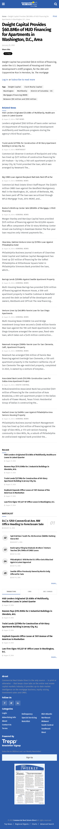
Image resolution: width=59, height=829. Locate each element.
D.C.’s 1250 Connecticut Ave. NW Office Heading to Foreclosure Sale (22, 522)
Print (55, 16)
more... (54, 583)
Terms (5, 728)
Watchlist (26, 721)
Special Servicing (29, 718)
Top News (8, 824)
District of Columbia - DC (42, 91)
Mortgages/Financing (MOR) (15, 95)
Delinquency (27, 714)
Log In (5, 79)
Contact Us (6, 725)
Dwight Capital (14, 87)
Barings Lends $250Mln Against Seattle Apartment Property (28, 279)
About (4, 721)
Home (4, 16)
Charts (34, 824)
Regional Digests (22, 824)
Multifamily (22, 91)
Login (4, 713)
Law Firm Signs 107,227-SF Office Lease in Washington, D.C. (29, 502)
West (43, 732)
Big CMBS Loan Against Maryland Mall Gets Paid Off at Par (27, 177)
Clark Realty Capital (33, 87)
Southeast (45, 729)
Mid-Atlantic (46, 714)
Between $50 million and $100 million (19, 99)
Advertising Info (9, 717)
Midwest (45, 721)
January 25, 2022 (8, 45)
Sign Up (29, 757)
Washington (8, 91)
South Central (47, 725)
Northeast (45, 718)
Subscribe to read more (23, 79)
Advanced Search (47, 824)
